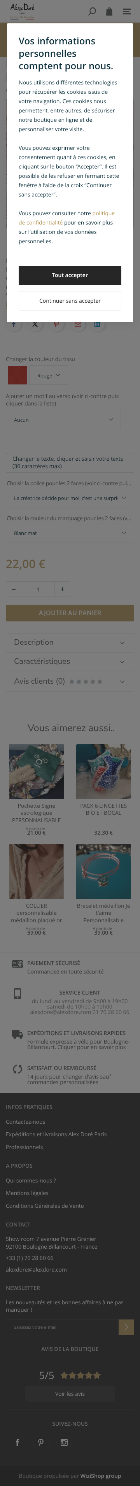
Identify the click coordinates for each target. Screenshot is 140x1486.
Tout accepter (70, 275)
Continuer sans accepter (70, 301)
